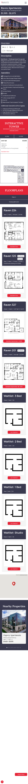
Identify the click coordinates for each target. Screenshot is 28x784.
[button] (14, 584)
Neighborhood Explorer (23, 574)
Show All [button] (23, 35)
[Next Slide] (23, 621)
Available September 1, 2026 (14, 341)
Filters (13, 197)
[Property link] (14, 621)
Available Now (14, 246)
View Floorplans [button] (14, 230)
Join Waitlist (14, 432)
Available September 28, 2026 (14, 386)
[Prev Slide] (4, 621)
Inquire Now (21, 774)
